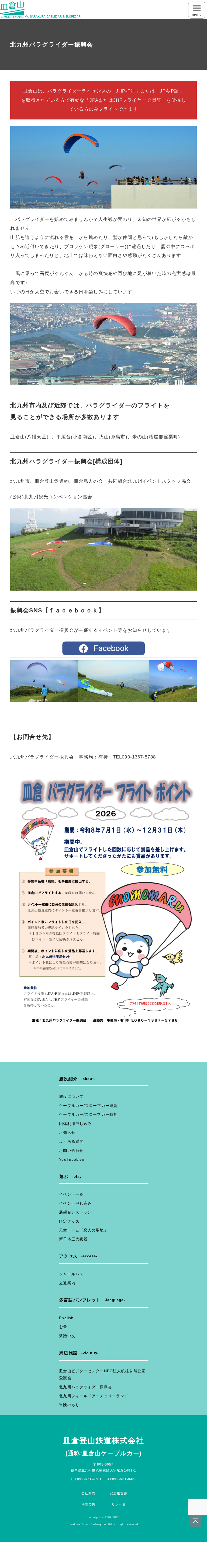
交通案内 (67, 1283)
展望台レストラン (75, 1212)
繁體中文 (67, 1336)
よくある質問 (71, 1141)
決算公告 (88, 1504)
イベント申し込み (75, 1203)
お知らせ (67, 1132)
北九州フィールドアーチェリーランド (93, 1396)
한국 (63, 1327)
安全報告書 (118, 1493)
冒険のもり (69, 1405)
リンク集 (119, 1504)
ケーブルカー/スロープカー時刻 (88, 1114)
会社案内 (88, 1493)
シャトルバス (71, 1274)
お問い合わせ (71, 1150)
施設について (71, 1096)
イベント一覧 (71, 1194)
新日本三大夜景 (73, 1239)
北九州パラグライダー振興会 (85, 1387)
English (66, 1318)
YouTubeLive (71, 1159)
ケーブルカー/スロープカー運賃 (88, 1105)
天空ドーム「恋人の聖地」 (83, 1230)
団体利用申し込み (75, 1123)
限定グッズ (69, 1221)
